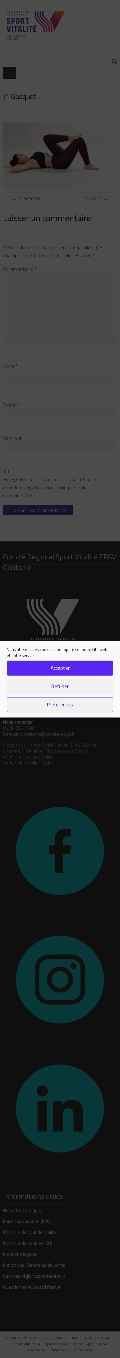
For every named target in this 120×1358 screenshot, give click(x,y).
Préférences (60, 704)
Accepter (60, 668)
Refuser (60, 686)
